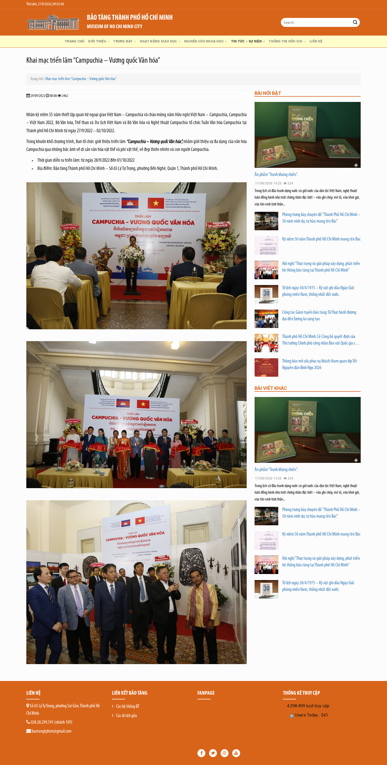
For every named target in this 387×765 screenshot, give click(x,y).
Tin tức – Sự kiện (246, 41)
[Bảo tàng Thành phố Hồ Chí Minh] (52, 22)
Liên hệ (316, 41)
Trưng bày (122, 41)
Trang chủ (74, 41)
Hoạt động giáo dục (158, 41)
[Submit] (355, 22)
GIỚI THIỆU (97, 41)
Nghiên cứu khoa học (204, 41)
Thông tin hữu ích (285, 41)
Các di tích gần (126, 716)
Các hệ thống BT (127, 706)
